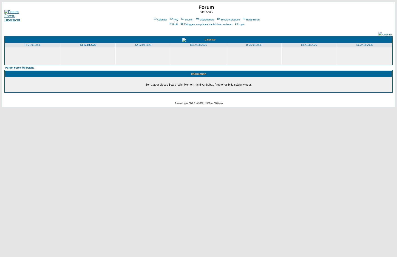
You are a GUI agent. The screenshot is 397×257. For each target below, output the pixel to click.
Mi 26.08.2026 (309, 44)
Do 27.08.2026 (364, 44)
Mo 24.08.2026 (198, 44)
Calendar (162, 19)
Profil (175, 24)
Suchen (189, 19)
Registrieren (253, 19)
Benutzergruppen (230, 19)
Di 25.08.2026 (253, 44)
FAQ (176, 19)
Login (241, 24)
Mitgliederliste (206, 19)
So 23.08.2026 (143, 44)
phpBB (188, 103)
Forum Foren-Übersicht (19, 67)
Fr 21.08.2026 (32, 44)
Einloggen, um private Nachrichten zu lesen (208, 24)
